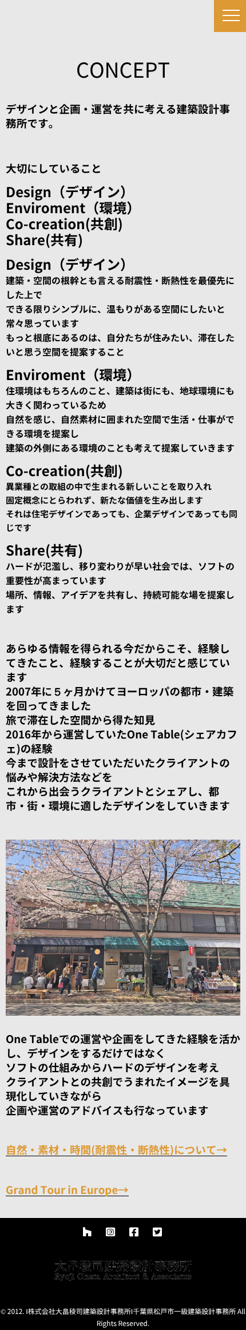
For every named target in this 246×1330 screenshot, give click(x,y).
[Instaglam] (110, 1232)
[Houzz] (87, 1232)
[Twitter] (157, 1232)
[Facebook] (133, 1232)
